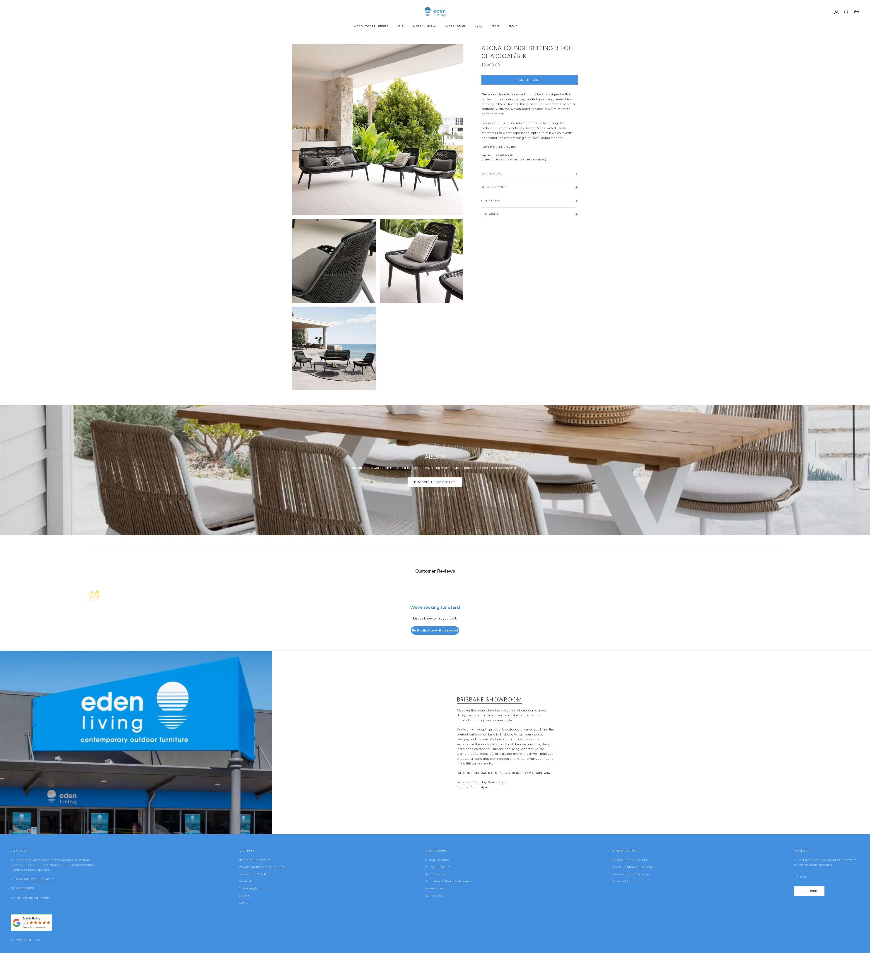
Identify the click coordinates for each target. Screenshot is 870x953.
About (513, 26)
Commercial (435, 895)
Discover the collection (435, 482)
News (479, 26)
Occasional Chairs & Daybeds (448, 881)
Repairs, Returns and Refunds (261, 867)
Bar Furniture (435, 874)
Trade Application (252, 888)
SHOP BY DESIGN (455, 26)
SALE (400, 26)
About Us (246, 881)
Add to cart (529, 80)
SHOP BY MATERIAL (424, 26)
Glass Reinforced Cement (633, 867)
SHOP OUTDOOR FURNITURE (370, 26)
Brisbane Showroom (489, 700)
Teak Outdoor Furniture (630, 860)
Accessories (434, 888)
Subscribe (809, 891)
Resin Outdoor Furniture (631, 874)
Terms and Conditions (256, 874)
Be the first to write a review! (435, 630)
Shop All (245, 895)
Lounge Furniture (438, 867)
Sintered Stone (624, 881)
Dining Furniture (437, 860)
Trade (496, 26)
